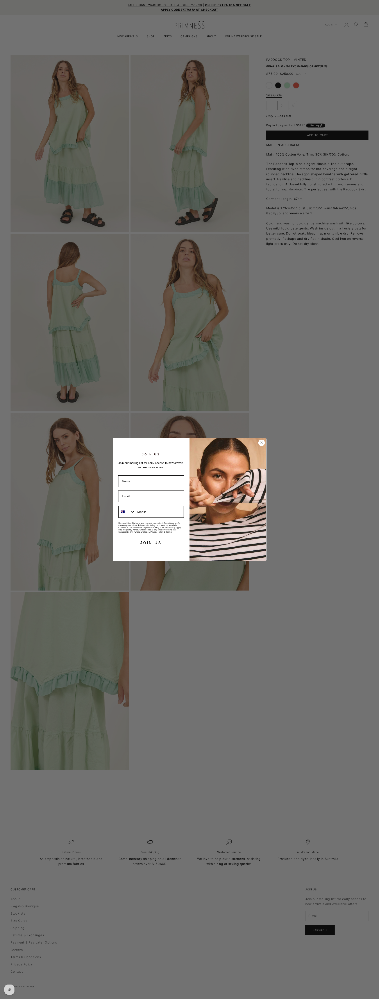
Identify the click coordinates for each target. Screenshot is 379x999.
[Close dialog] (261, 443)
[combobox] (127, 511)
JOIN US (151, 543)
